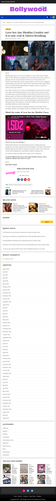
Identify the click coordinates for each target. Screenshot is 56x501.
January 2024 (6, 361)
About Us (20, 496)
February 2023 (6, 394)
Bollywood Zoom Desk (11, 38)
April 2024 (5, 352)
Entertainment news (8, 440)
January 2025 (6, 325)
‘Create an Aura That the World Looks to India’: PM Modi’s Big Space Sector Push (24, 249)
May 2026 (5, 278)
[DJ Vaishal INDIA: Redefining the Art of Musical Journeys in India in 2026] (41, 468)
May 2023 (5, 385)
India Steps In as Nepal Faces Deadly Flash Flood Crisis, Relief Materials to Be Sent (24, 236)
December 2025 (7, 293)
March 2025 (6, 319)
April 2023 (5, 388)
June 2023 (5, 382)
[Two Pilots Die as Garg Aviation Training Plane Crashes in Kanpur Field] (7, 468)
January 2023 (6, 397)
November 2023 (7, 367)
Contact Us (25, 496)
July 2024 (5, 343)
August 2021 (6, 418)
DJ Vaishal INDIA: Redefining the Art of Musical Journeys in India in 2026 (21, 240)
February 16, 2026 (18, 212)
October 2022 (6, 406)
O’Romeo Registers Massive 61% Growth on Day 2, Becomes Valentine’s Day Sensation (45, 209)
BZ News (5, 434)
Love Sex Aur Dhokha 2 (27, 184)
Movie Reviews (7, 446)
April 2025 (5, 316)
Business (5, 431)
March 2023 (6, 391)
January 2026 (6, 290)
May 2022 (5, 415)
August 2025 (6, 305)
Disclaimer (39, 496)
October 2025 (6, 299)
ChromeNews (35, 499)
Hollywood (5, 443)
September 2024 (7, 337)
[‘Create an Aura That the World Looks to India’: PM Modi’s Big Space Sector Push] (24, 479)
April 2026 (5, 281)
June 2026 (5, 275)
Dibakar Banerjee (17, 184)
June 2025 (5, 310)
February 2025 (6, 322)
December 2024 (7, 328)
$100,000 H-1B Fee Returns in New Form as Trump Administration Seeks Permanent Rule (26, 244)
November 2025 (7, 296)
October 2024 (6, 334)
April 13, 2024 (21, 38)
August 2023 (6, 376)
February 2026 (6, 287)
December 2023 (7, 364)
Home (15, 496)
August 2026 (6, 269)
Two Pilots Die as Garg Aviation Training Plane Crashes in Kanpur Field (21, 232)
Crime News (6, 437)
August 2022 (6, 412)
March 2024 (6, 355)
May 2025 (5, 313)
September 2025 (7, 302)
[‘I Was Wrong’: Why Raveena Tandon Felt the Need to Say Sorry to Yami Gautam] (7, 207)
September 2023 (7, 373)
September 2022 (7, 409)
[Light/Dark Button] (48, 17)
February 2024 (6, 358)
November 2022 (7, 403)
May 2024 (5, 349)
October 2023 (6, 370)
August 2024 (6, 340)
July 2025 (5, 307)
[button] (2, 17)
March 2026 (6, 284)
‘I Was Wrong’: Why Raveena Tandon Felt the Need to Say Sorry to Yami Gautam (20, 208)
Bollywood (8, 29)
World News (6, 455)
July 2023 (5, 379)
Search (6, 217)
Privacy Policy (32, 496)
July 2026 (5, 272)
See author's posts (24, 175)
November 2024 (7, 331)
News (45, 203)
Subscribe (54, 17)
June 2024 (5, 346)
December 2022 (7, 400)
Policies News (6, 452)
